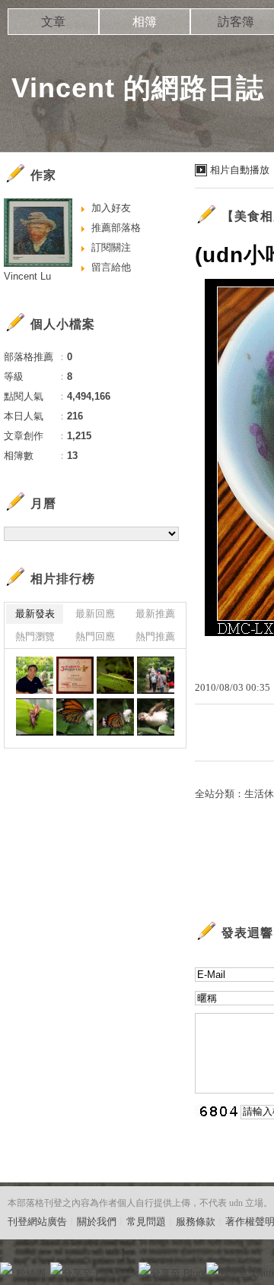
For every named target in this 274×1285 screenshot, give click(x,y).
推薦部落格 (116, 227)
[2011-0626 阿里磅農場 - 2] (34, 717)
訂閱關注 (111, 247)
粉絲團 (31, 1273)
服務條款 (195, 1221)
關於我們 (96, 1221)
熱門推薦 (155, 636)
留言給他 (111, 267)
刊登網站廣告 (37, 1221)
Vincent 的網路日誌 (137, 87)
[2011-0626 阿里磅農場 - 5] (115, 675)
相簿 (144, 21)
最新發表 (35, 613)
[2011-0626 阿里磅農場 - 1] (75, 717)
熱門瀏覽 (35, 636)
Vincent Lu (27, 276)
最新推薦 (155, 613)
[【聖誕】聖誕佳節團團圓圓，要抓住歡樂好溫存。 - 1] (34, 675)
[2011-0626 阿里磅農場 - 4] (155, 675)
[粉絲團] (6, 1268)
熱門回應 (95, 636)
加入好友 (111, 208)
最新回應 (95, 613)
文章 (53, 21)
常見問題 (146, 1221)
